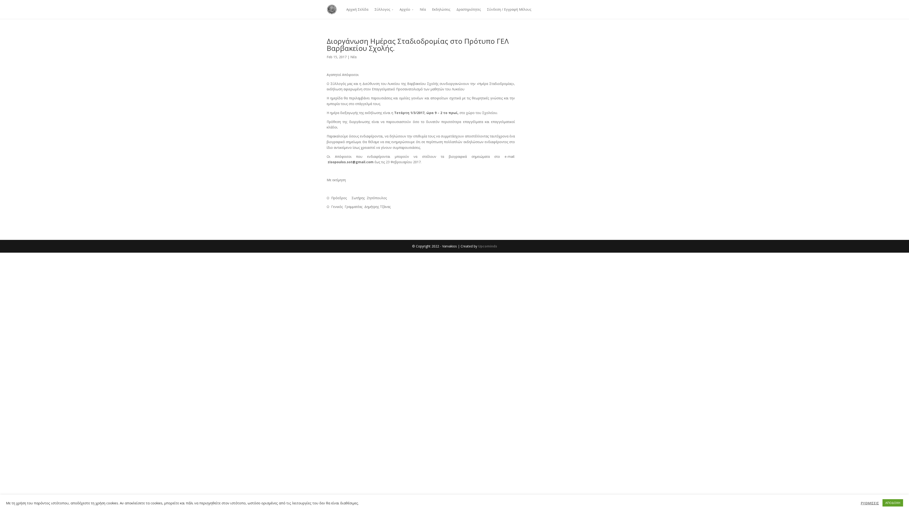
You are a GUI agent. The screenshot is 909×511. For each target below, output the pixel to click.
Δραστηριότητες (468, 9)
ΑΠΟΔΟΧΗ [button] (892, 503)
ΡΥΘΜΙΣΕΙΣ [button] (870, 503)
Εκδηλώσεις (441, 9)
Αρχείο (405, 9)
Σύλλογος (382, 9)
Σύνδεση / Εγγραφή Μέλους (509, 9)
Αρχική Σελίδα (357, 9)
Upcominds (487, 246)
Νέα (423, 9)
